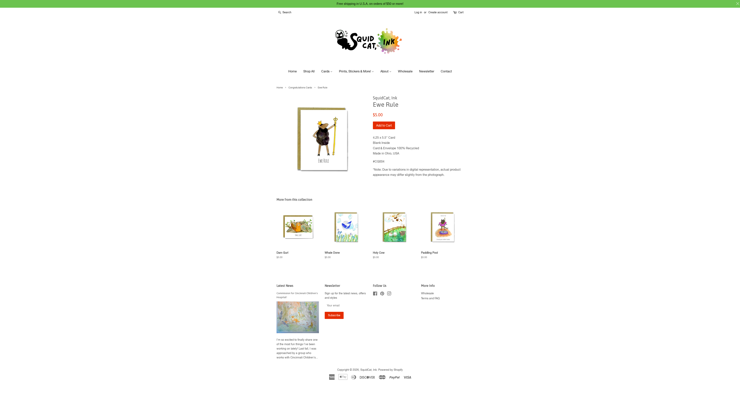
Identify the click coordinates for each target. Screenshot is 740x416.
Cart (460, 12)
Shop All (309, 71)
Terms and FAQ (430, 298)
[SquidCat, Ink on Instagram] (389, 294)
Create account (437, 12)
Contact (446, 71)
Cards (325, 71)
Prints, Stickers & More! (355, 71)
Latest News (285, 285)
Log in (418, 12)
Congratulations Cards (300, 87)
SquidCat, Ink (368, 369)
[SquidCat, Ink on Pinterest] (382, 294)
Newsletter (426, 71)
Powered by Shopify (390, 369)
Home (292, 71)
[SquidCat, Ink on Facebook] (375, 294)
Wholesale (405, 71)
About (384, 71)
